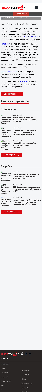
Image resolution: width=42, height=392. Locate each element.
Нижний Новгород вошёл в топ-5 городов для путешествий (24, 145)
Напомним (5, 44)
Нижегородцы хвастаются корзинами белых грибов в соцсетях (24, 120)
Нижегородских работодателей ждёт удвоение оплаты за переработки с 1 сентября (27, 202)
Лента (3, 368)
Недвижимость (27, 383)
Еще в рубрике (10, 94)
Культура (25, 387)
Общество (4, 372)
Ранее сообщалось (9, 72)
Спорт (24, 379)
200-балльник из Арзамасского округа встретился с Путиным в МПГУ (27, 189)
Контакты (4, 358)
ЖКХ (2, 385)
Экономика (26, 370)
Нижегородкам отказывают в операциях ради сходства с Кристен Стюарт (26, 176)
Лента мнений (6, 381)
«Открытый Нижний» (31, 37)
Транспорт (25, 375)
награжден (23, 81)
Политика (4, 377)
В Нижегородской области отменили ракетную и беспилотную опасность (24, 132)
